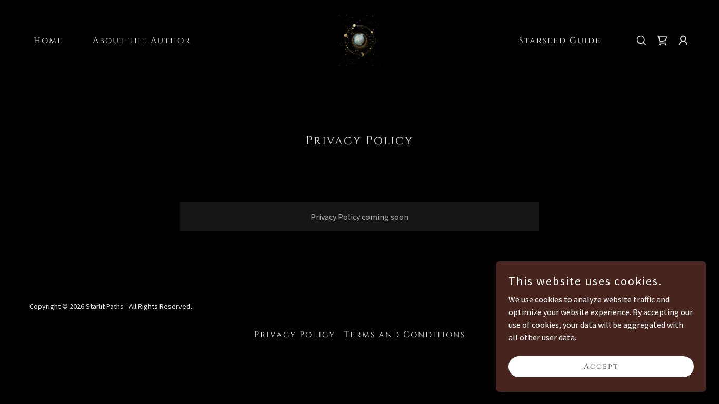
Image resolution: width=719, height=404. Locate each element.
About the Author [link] (142, 40)
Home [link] (48, 40)
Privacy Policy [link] (294, 334)
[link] (360, 39)
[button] (683, 40)
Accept (601, 366)
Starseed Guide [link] (560, 40)
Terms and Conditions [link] (404, 334)
